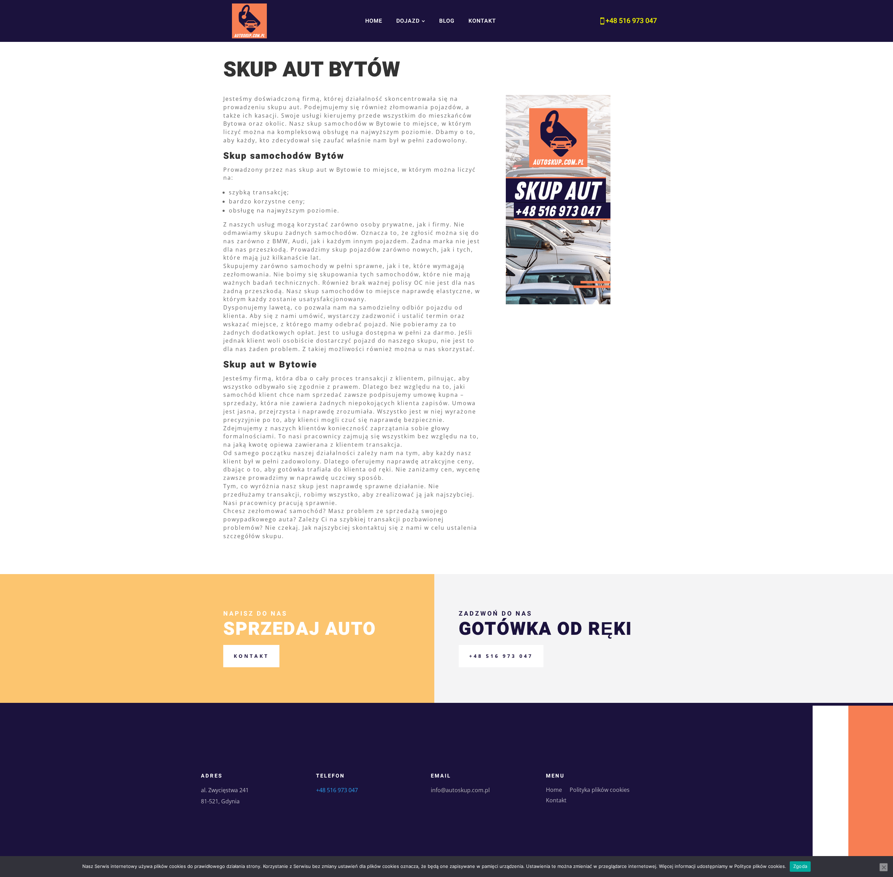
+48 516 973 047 (501, 656)
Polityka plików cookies (600, 790)
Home (554, 790)
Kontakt (251, 656)
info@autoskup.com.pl (460, 790)
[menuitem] (373, 21)
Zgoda (800, 866)
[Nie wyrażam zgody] (883, 867)
